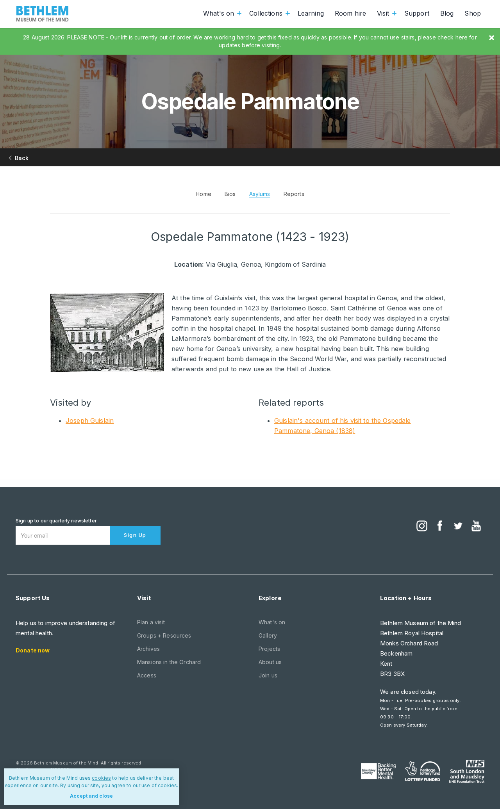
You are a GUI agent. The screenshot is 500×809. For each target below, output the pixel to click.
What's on (218, 13)
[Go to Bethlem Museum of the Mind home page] (43, 13)
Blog (447, 13)
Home (203, 194)
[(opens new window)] (421, 527)
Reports (294, 194)
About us (270, 662)
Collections (265, 13)
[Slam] (466, 771)
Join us (268, 675)
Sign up (135, 535)
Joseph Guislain (90, 420)
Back (22, 158)
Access (146, 675)
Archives (148, 648)
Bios (230, 194)
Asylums (259, 194)
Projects (269, 648)
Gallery (268, 635)
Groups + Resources (164, 635)
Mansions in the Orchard (169, 662)
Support (416, 13)
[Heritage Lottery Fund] (422, 771)
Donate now (33, 650)
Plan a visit (151, 622)
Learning (311, 13)
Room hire (350, 13)
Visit (383, 13)
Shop (472, 13)
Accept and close (91, 796)
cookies (101, 778)
